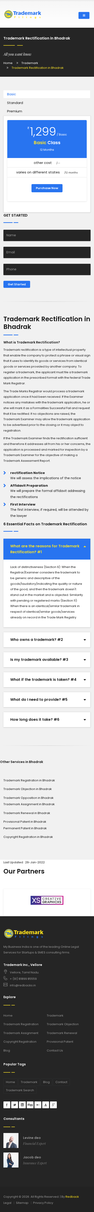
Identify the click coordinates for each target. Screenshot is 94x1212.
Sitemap (22, 1203)
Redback (72, 1197)
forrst (45, 1104)
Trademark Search (20, 1090)
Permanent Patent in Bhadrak (25, 828)
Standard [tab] (15, 102)
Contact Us (55, 1050)
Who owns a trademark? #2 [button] (36, 639)
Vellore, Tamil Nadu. (24, 972)
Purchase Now (47, 188)
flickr (37, 1104)
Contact (61, 1082)
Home (8, 63)
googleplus (53, 1104)
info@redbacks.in (23, 985)
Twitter (14, 1104)
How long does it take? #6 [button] (34, 719)
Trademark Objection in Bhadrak (27, 789)
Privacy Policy (43, 1203)
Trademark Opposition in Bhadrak (28, 798)
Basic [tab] (11, 94)
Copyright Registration (20, 1041)
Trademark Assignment (20, 1033)
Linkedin (22, 1104)
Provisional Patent (60, 1041)
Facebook (6, 1104)
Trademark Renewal (62, 1033)
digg (30, 1104)
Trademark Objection (63, 1024)
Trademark (29, 63)
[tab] (46, 549)
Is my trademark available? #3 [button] (39, 659)
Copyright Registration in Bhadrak (28, 837)
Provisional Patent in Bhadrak (24, 822)
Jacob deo (32, 1157)
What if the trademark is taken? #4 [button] (43, 679)
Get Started (17, 284)
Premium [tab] (14, 111)
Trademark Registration (21, 1024)
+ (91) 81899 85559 (23, 979)
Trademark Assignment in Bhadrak (29, 804)
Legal (7, 1203)
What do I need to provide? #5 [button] (39, 699)
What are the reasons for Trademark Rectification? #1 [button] (44, 549)
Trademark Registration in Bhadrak (29, 780)
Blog (6, 1050)
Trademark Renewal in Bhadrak (26, 813)
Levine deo (32, 1137)
